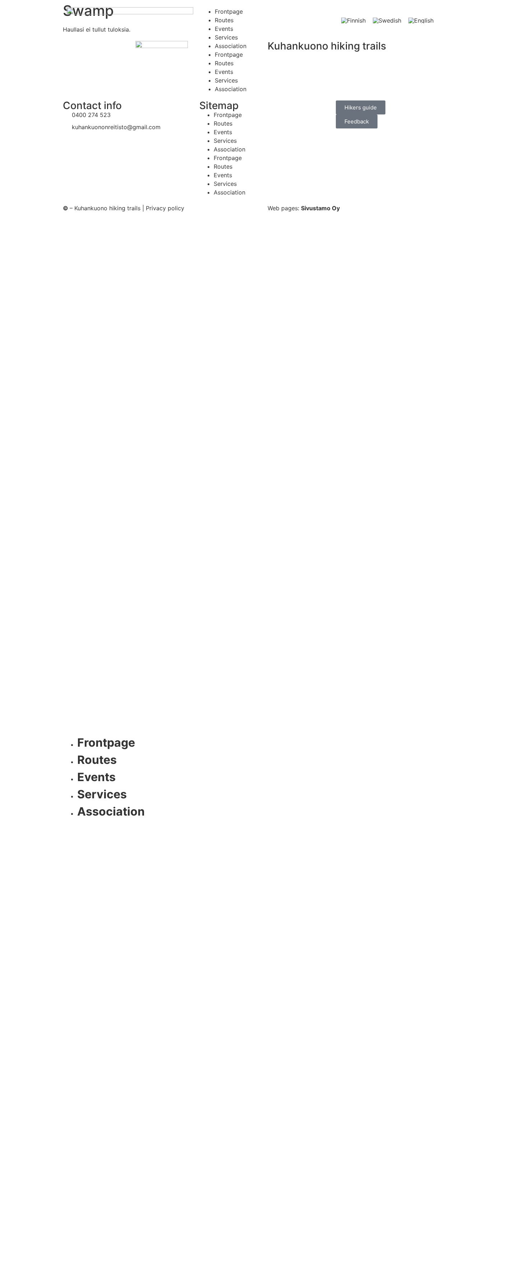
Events (224, 28)
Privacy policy (165, 208)
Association (230, 46)
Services (226, 37)
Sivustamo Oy (320, 208)
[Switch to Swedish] (387, 20)
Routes (224, 20)
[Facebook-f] (264, 836)
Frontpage (229, 11)
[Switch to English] (421, 20)
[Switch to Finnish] (353, 20)
